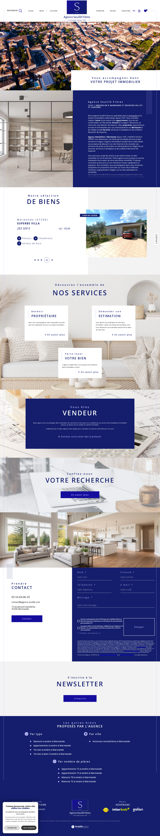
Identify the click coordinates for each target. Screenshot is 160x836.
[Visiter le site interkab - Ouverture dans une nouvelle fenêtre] (120, 809)
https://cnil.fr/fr (141, 647)
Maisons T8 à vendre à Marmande (78, 777)
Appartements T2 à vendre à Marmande (81, 768)
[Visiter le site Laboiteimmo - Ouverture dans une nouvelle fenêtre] (80, 829)
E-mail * (126, 585)
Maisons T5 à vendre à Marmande (78, 781)
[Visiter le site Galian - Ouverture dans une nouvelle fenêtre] (138, 810)
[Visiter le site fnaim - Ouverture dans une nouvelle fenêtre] (106, 810)
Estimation (100, 11)
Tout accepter (29, 828)
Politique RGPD (111, 821)
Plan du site (84, 821)
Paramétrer (12, 828)
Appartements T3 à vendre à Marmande (81, 773)
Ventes (41, 11)
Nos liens (104, 821)
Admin (99, 821)
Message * (85, 597)
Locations (53, 11)
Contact (156, 239)
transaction (133, 116)
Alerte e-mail (126, 11)
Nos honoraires (76, 821)
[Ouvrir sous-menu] (46, 10)
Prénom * (127, 572)
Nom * (82, 572)
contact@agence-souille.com (26, 602)
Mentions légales (92, 821)
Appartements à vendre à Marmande (52, 745)
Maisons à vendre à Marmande (49, 741)
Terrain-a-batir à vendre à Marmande (52, 753)
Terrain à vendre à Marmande (48, 749)
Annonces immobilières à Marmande (111, 741)
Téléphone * (86, 585)
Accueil (30, 11)
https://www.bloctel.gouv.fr (131, 651)
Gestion (113, 11)
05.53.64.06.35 (21, 597)
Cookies (118, 821)
